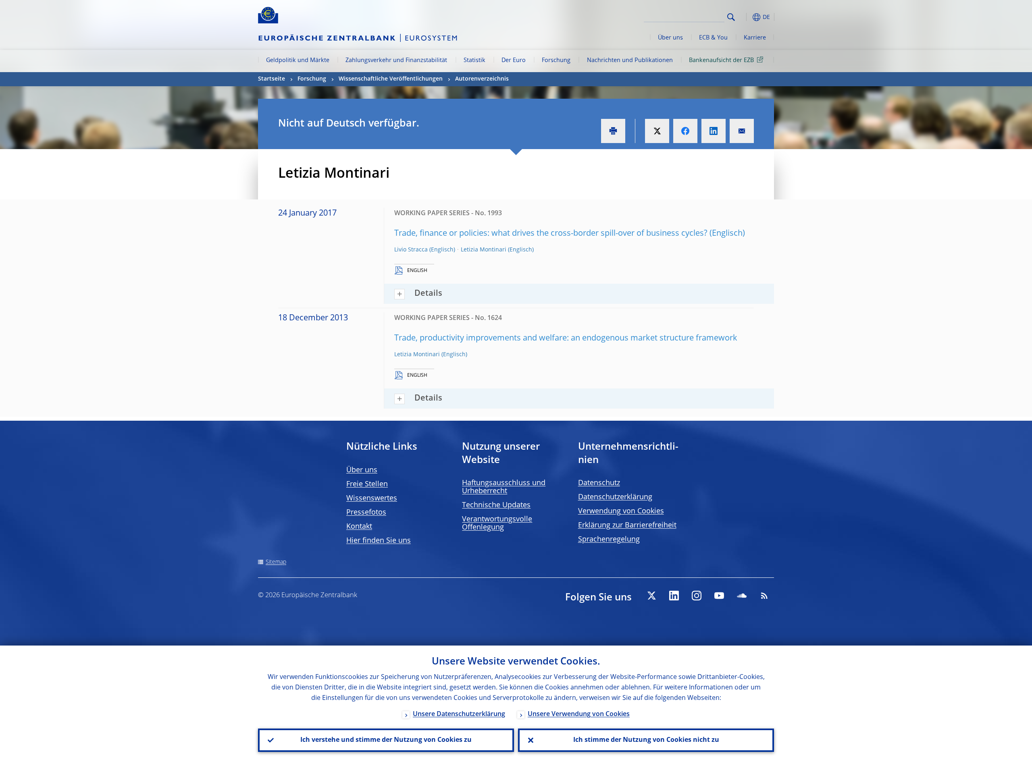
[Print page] (613, 131)
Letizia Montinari (483, 250)
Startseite (271, 79)
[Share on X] (657, 131)
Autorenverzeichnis (482, 79)
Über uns (670, 38)
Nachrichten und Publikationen (630, 60)
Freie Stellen (367, 484)
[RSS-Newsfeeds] (764, 595)
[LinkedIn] (674, 595)
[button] (746, 17)
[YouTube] (719, 595)
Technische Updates (496, 505)
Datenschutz (599, 483)
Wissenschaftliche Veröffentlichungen (391, 79)
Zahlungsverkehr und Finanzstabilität (396, 60)
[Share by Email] (742, 131)
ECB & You (713, 38)
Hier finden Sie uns (378, 540)
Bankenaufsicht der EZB (721, 60)
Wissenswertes (371, 498)
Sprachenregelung (609, 539)
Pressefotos (366, 512)
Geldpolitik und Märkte (297, 60)
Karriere (755, 38)
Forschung (556, 60)
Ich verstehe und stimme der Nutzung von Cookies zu (386, 740)
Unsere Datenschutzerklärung (459, 714)
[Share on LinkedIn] (713, 131)
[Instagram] (696, 595)
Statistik (474, 60)
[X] (651, 595)
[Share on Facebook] (685, 131)
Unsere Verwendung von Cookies (579, 714)
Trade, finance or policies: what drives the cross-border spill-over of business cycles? (550, 234)
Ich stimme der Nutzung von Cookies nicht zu (646, 740)
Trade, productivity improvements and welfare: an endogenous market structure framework (565, 338)
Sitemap (276, 562)
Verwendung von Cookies (621, 511)
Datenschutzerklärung (615, 497)
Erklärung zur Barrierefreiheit (627, 525)
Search (731, 17)
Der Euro (513, 60)
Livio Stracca (411, 250)
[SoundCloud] (741, 595)
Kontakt (359, 526)
